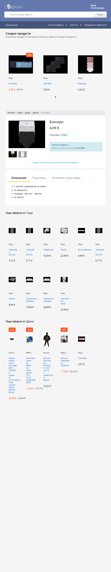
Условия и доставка (66, 178)
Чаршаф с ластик (12, 252)
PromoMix (12, 353)
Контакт (74, 25)
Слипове (81, 358)
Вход (93, 5)
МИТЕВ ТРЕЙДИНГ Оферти (29, 353)
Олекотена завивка (29, 299)
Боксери (13, 83)
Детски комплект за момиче (64, 362)
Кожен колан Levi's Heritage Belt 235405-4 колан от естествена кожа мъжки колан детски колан (12, 375)
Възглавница (81, 250)
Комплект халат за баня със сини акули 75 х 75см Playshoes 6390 (29, 370)
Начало (11, 112)
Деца (27, 112)
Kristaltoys (46, 353)
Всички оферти (56, 25)
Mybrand (64, 353)
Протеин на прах (64, 301)
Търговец (39, 178)
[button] (55, 97)
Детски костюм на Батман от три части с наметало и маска (46, 369)
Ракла (63, 250)
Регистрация (97, 8)
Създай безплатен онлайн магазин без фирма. (55, 162)
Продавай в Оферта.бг (95, 25)
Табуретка (46, 250)
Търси (100, 14)
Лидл (11, 78)
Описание (18, 178)
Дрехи (36, 112)
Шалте (12, 298)
